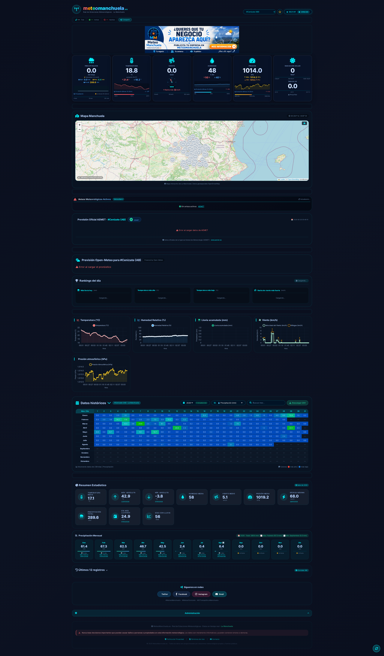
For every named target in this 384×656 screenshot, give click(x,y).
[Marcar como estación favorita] (280, 12)
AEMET (201, 206)
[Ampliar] (127, 319)
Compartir (126, 20)
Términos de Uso (197, 639)
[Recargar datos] (376, 648)
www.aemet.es (216, 240)
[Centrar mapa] (304, 123)
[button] (204, 154)
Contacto (215, 639)
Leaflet (282, 179)
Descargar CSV (299, 403)
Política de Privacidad (175, 639)
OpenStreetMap (293, 179)
